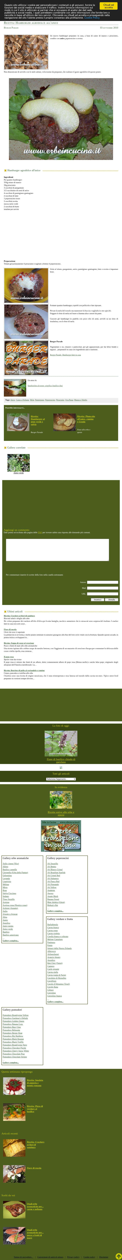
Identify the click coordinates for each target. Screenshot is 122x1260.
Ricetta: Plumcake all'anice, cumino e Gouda (86, 419)
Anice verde (19, 473)
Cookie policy (89, 1257)
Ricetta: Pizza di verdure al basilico (35, 1109)
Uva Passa (69, 400)
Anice (12, 400)
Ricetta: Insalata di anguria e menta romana (35, 1083)
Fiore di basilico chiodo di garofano (61, 760)
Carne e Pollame (22, 400)
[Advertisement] (61, 233)
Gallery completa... (11, 941)
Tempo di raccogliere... (23, 1257)
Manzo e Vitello (80, 400)
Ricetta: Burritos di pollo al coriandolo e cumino (24, 670)
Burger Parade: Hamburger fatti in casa (65, 355)
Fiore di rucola (10, 629)
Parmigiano (39, 400)
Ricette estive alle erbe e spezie (61, 813)
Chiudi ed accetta (108, 6)
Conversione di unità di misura (50, 1257)
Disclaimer (103, 1257)
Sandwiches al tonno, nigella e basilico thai (45, 386)
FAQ (40, 532)
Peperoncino (50, 400)
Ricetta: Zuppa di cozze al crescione (19, 643)
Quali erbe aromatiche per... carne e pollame (35, 1206)
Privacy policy (73, 1257)
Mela (32, 400)
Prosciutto (60, 400)
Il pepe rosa (9, 657)
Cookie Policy (92, 17)
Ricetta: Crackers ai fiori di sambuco (19, 616)
